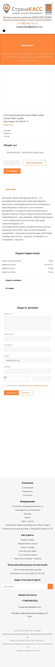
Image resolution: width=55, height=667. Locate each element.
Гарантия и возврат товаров (27, 558)
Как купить (27, 535)
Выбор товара (27, 539)
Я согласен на (27, 385)
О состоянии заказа (27, 554)
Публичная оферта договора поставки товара (27, 525)
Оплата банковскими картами (27, 569)
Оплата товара (27, 547)
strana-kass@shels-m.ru (29, 26)
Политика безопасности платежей (27, 564)
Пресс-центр (27, 521)
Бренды (27, 513)
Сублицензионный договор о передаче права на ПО (27, 528)
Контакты (27, 495)
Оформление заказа (27, 543)
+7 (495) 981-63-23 (27, 23)
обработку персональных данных (33, 385)
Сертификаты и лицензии (27, 510)
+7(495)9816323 (30, 600)
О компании (27, 487)
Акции (27, 517)
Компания (27, 482)
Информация (27, 501)
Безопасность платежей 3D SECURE (27, 573)
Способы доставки (27, 551)
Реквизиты (27, 491)
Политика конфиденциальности (27, 506)
